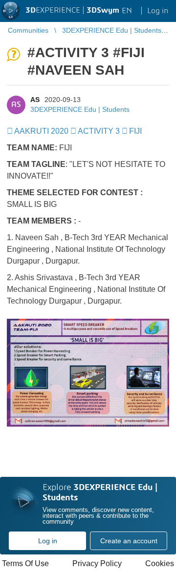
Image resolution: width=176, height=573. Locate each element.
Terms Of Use (25, 563)
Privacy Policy (97, 563)
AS (35, 99)
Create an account (128, 541)
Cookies (159, 563)
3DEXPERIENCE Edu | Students (80, 109)
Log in (47, 541)
